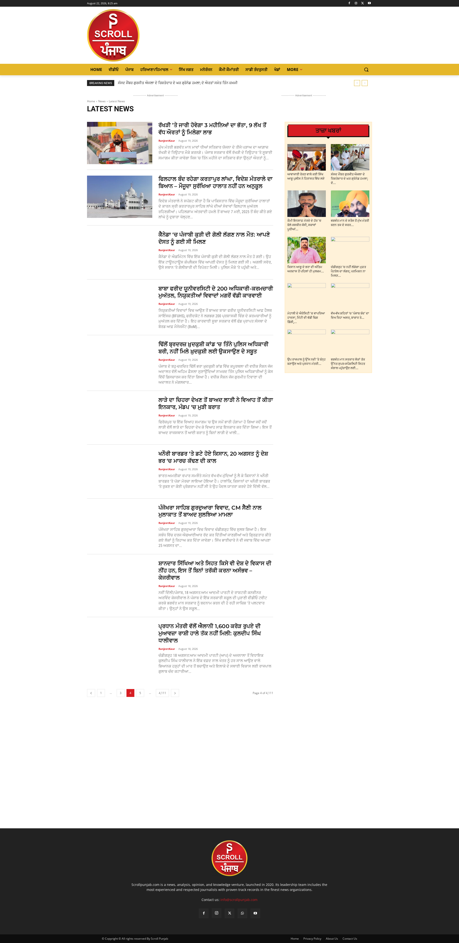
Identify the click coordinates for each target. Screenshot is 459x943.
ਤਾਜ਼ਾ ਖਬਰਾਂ (328, 131)
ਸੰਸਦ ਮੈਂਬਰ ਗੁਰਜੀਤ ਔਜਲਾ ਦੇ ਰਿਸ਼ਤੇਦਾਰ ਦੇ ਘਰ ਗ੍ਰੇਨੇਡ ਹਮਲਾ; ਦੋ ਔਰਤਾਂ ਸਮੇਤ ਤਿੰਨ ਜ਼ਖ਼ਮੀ (178, 83)
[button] (366, 69)
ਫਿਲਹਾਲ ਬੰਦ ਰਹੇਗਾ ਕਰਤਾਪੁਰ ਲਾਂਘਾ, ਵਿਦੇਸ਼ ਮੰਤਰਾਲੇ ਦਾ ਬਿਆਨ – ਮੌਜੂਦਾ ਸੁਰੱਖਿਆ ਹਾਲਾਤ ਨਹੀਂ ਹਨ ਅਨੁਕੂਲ (215, 182)
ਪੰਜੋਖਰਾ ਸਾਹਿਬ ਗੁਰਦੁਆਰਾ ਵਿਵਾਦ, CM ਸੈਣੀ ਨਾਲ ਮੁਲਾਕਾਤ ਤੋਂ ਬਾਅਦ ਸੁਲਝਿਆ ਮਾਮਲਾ (210, 511)
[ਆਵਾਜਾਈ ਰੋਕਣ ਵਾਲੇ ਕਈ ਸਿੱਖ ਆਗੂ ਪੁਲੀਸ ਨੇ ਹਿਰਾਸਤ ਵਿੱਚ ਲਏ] (306, 157)
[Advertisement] (180, 772)
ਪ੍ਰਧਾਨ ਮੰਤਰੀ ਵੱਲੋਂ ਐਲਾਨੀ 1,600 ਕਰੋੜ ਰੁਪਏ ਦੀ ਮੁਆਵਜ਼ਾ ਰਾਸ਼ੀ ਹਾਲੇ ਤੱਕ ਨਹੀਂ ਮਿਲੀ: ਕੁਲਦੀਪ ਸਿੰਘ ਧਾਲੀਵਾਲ (209, 633)
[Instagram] (356, 3)
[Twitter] (362, 3)
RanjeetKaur (166, 140)
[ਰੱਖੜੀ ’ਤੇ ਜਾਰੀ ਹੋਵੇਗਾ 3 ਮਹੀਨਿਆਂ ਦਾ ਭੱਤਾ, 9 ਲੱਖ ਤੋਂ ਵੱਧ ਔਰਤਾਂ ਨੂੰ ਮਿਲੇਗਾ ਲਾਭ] (119, 143)
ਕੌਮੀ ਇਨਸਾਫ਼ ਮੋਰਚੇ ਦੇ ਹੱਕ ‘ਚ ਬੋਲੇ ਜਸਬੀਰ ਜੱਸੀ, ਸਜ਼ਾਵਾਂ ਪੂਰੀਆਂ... (304, 225)
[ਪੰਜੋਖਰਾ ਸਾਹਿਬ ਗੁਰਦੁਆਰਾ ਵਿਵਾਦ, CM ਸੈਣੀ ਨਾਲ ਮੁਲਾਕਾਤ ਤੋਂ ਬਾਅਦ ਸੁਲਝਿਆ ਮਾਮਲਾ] (119, 525)
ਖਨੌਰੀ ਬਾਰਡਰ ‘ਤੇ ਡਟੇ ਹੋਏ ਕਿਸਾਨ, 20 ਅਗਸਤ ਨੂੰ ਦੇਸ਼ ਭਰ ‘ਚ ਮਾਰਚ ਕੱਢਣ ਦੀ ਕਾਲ (213, 457)
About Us (332, 939)
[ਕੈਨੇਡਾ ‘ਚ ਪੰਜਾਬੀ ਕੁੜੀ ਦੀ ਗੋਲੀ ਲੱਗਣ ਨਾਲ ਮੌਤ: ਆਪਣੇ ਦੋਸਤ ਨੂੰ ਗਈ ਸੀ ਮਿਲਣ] (119, 252)
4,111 (162, 693)
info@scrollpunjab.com (238, 899)
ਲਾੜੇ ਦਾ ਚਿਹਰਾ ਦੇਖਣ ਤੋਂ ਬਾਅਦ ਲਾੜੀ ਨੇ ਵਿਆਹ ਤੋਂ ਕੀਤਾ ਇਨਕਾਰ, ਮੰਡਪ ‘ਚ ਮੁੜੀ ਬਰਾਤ (215, 403)
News (102, 101)
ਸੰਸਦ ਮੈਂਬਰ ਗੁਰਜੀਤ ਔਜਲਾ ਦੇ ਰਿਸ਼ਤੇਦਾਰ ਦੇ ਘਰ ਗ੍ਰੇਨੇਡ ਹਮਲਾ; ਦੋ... (349, 178)
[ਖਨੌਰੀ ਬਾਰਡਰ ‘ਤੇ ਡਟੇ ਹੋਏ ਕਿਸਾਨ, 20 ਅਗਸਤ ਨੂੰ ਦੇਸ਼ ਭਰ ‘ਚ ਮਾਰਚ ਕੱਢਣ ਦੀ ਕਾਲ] (119, 471)
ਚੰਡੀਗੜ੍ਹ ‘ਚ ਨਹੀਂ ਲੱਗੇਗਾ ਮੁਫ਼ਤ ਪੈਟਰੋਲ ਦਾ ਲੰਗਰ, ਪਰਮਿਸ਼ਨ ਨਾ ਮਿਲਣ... (348, 271)
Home (91, 101)
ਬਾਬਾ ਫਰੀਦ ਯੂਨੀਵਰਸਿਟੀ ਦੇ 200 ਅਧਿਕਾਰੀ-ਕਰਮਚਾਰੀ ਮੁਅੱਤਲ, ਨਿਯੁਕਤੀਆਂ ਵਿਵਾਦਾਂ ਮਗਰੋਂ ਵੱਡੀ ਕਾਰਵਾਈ (215, 292)
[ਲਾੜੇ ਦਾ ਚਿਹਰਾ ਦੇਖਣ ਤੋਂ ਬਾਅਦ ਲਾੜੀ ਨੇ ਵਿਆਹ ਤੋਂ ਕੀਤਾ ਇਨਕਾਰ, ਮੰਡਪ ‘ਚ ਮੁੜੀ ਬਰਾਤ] (119, 418)
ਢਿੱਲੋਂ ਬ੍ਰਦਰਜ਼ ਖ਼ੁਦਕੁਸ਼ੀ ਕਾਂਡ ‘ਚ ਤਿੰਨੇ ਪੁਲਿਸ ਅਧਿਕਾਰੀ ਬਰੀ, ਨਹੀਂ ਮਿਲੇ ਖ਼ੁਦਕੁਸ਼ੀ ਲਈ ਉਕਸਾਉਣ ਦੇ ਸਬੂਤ (213, 348)
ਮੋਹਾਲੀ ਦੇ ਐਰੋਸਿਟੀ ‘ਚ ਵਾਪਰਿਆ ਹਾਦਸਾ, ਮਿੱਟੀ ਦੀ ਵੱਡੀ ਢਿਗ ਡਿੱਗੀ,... (306, 318)
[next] (365, 83)
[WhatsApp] (242, 913)
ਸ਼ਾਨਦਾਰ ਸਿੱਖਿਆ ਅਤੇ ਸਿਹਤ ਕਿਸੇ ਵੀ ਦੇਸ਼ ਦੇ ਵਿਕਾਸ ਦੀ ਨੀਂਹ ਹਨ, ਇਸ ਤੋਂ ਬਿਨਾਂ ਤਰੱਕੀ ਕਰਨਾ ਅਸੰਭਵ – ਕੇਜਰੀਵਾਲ (214, 570)
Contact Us (350, 939)
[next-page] (175, 693)
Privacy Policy (312, 939)
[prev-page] (91, 693)
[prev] (357, 83)
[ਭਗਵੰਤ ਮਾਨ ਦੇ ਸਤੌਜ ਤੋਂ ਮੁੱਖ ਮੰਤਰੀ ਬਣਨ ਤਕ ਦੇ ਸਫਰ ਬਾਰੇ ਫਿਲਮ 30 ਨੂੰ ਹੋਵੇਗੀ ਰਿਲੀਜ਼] (350, 203)
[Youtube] (369, 3)
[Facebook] (349, 3)
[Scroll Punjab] (130, 35)
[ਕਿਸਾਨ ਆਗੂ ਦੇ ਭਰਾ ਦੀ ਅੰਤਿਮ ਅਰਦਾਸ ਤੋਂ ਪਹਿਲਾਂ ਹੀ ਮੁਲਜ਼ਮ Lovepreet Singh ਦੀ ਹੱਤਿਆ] (306, 250)
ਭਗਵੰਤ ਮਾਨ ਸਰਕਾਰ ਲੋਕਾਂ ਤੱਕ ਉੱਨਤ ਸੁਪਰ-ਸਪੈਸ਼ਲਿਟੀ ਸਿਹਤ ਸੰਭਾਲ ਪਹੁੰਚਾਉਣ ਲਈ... (348, 364)
